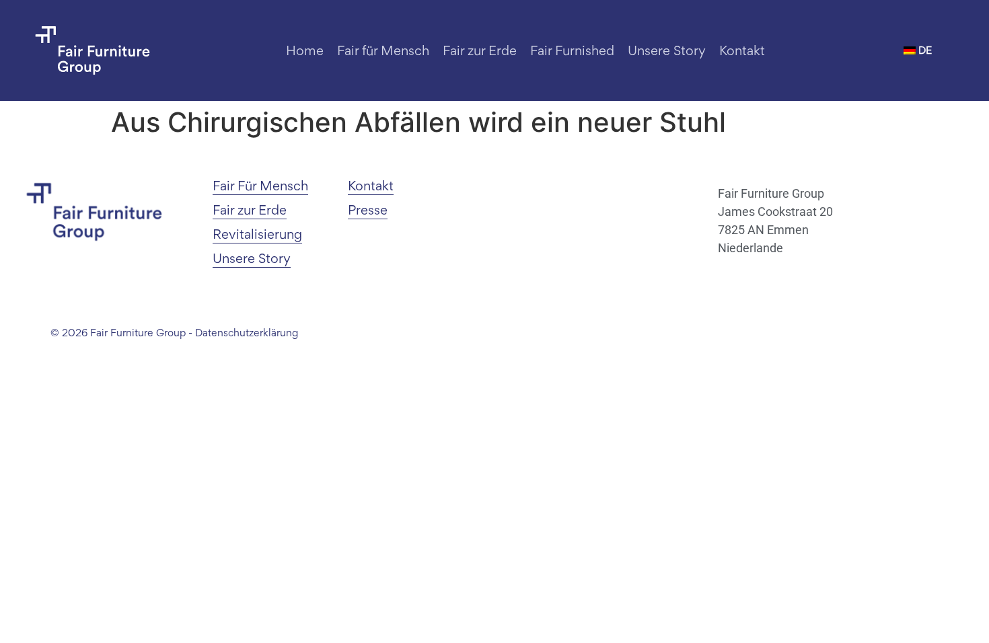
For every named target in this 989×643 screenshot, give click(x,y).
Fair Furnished (572, 50)
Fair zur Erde (480, 50)
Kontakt (742, 50)
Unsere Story (667, 50)
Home (305, 50)
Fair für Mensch (383, 50)
